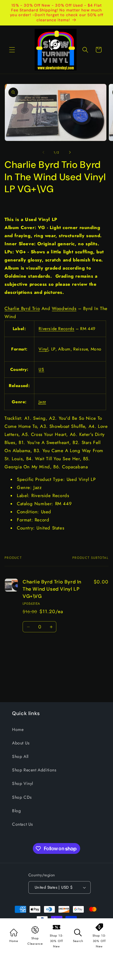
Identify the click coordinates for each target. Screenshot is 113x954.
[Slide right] (70, 152)
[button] (12, 49)
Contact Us (22, 824)
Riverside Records (56, 329)
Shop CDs (22, 797)
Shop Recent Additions (34, 770)
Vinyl (43, 349)
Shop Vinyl (22, 783)
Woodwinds (64, 308)
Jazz (42, 402)
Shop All (20, 756)
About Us (21, 743)
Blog (16, 811)
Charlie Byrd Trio (22, 308)
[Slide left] (43, 152)
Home (18, 729)
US (41, 369)
